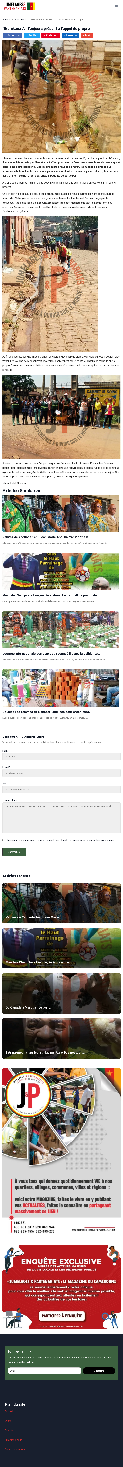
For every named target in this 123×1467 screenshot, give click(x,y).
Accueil (6, 19)
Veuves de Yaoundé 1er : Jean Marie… (33, 917)
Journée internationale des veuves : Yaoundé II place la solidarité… (51, 654)
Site (4, 783)
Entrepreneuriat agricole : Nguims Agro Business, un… (45, 1052)
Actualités (20, 19)
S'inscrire (99, 1370)
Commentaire (9, 800)
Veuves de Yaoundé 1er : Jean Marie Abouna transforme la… (46, 537)
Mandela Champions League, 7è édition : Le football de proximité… (50, 595)
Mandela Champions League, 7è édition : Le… (38, 962)
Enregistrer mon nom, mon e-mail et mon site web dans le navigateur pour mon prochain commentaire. (61, 840)
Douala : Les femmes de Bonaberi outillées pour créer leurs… (46, 712)
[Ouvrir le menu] (116, 6)
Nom (5, 750)
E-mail (6, 767)
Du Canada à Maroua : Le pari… (28, 1007)
